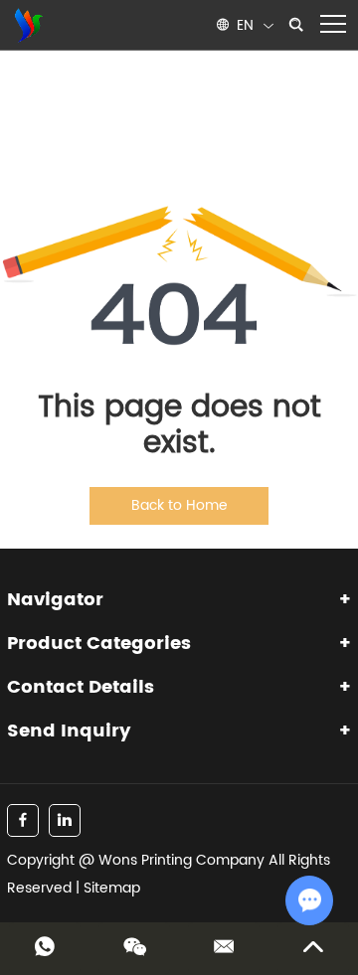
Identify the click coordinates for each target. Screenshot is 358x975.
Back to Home (179, 505)
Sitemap (112, 888)
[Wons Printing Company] (27, 25)
